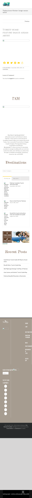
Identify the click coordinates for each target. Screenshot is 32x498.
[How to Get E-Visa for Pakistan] (6, 201)
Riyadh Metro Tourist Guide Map (12, 265)
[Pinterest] (5, 401)
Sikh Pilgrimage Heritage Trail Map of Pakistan (16, 269)
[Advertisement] (16, 298)
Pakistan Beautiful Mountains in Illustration (15, 276)
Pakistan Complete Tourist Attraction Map (17, 183)
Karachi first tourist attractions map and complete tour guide (18, 213)
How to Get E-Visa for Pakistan (18, 201)
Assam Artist (7, 67)
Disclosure (18, 428)
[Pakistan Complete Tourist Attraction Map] (6, 183)
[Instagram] (5, 390)
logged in (11, 78)
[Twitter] (5, 394)
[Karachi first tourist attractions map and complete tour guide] (6, 213)
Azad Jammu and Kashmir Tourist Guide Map (15, 272)
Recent (16, 178)
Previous (27, 21)
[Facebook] (5, 386)
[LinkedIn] (5, 397)
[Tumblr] (5, 409)
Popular (7, 178)
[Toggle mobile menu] (28, 3)
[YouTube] (5, 405)
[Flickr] (5, 413)
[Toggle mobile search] (25, 3)
